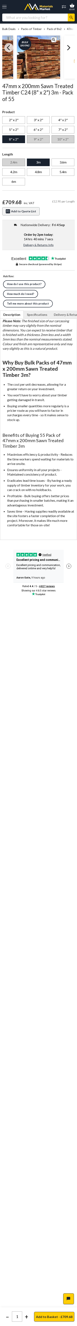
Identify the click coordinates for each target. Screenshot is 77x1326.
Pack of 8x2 (54, 29)
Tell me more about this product (28, 303)
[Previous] (8, 47)
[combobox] (35, 17)
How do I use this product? (24, 284)
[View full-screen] (53, 40)
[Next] (68, 47)
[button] (4, 7)
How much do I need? (20, 294)
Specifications (37, 314)
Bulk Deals (9, 29)
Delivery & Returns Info (38, 245)
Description (11, 314)
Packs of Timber (31, 29)
